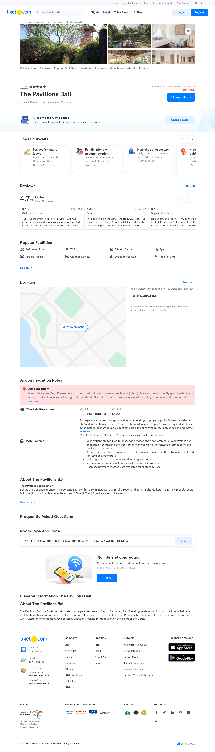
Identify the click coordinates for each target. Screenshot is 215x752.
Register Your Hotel (134, 669)
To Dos (98, 663)
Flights (98, 644)
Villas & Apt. (101, 657)
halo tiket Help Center (135, 644)
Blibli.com (70, 687)
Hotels (97, 650)
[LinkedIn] (172, 712)
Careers (69, 657)
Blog (67, 644)
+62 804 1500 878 (39, 675)
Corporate (70, 663)
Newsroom (70, 650)
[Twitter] (164, 712)
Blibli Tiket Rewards (162, 3)
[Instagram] (188, 712)
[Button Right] (191, 199)
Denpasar (40, 22)
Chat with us (35, 651)
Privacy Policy (131, 657)
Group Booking (132, 650)
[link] (181, 12)
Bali (30, 22)
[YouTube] (180, 712)
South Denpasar (55, 22)
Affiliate (69, 669)
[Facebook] (156, 712)
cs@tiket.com (36, 661)
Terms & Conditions (134, 663)
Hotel (22, 22)
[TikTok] (156, 720)
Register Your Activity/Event (139, 675)
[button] (73, 327)
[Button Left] (183, 199)
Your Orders (183, 3)
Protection (70, 681)
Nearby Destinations (143, 296)
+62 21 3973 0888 (39, 683)
